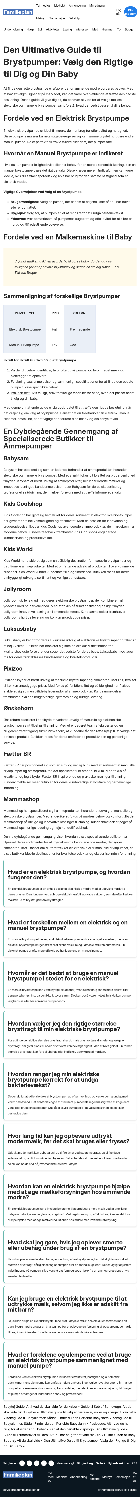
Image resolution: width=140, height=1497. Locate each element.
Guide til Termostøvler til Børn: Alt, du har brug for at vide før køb (51, 1435)
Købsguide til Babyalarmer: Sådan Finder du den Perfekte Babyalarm (57, 1418)
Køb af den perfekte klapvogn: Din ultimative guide (87, 1429)
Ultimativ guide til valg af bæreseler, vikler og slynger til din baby (88, 1412)
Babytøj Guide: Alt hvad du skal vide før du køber (40, 1406)
